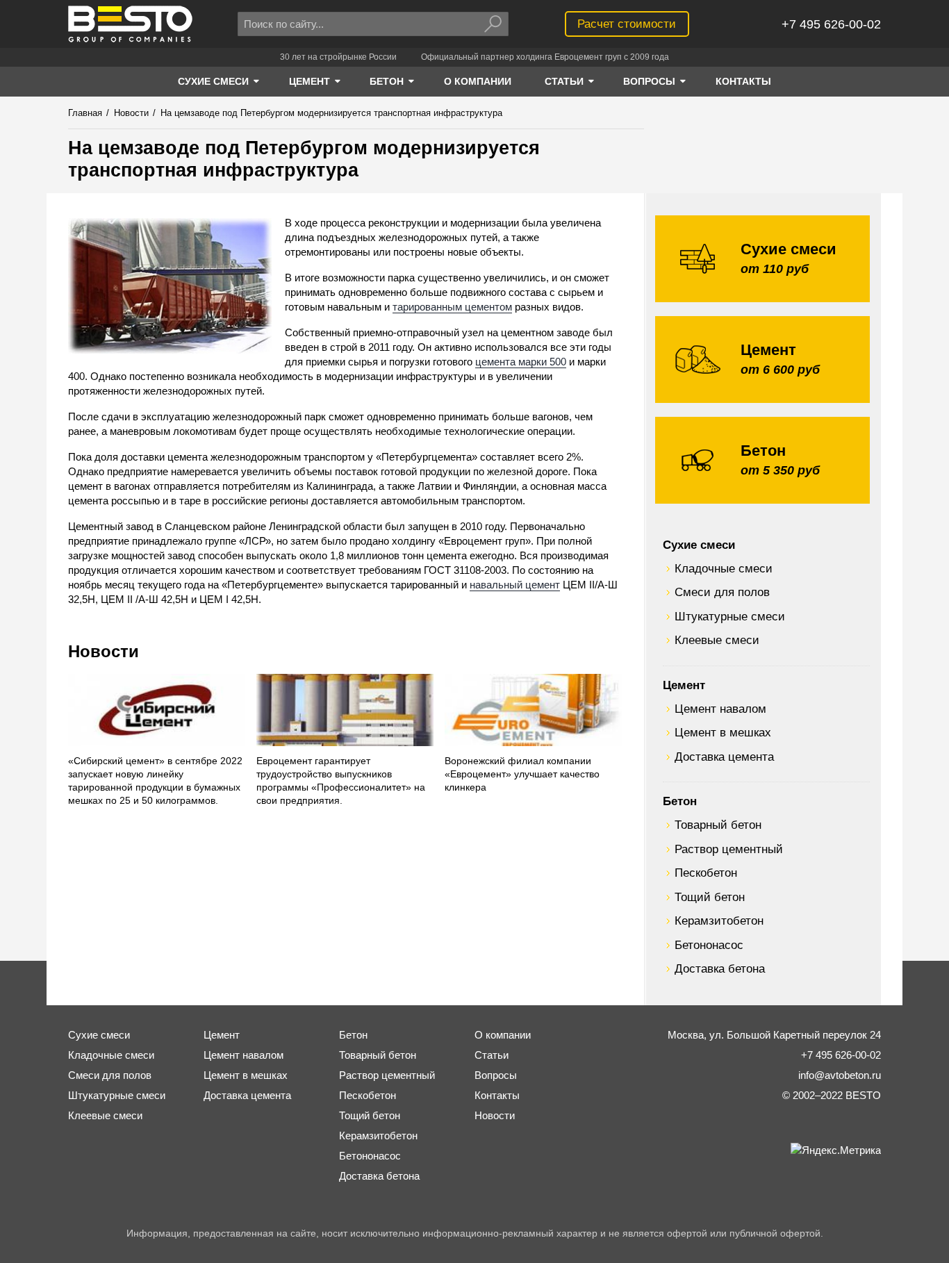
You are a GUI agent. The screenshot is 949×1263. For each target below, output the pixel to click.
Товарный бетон (718, 824)
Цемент (684, 685)
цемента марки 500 (520, 362)
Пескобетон (706, 872)
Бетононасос (709, 945)
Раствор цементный (729, 849)
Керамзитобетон (719, 920)
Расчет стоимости (626, 23)
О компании (502, 1035)
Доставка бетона (720, 968)
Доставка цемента (724, 756)
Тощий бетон (710, 897)
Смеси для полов (722, 592)
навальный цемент (515, 585)
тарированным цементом (452, 307)
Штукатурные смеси (730, 616)
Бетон (680, 801)
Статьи (491, 1055)
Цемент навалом (720, 708)
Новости (103, 651)
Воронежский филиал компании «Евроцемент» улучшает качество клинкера (522, 774)
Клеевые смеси (717, 640)
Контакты (497, 1095)
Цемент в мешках (723, 732)
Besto (130, 24)
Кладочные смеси (724, 568)
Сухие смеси (699, 544)
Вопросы (495, 1075)
